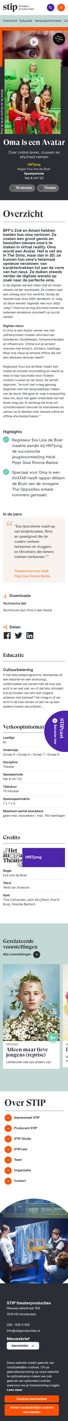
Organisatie (22, 1170)
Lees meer (14, 1390)
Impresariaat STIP (27, 1117)
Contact (20, 1181)
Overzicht (10, 21)
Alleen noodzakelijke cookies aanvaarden (32, 1410)
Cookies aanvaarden (32, 1399)
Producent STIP (25, 1128)
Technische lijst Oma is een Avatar (27, 610)
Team (18, 1160)
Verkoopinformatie (48, 21)
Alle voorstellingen (17, 954)
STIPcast (20, 1149)
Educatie (25, 21)
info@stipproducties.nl (23, 1331)
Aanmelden (20, 1345)
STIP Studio (22, 1138)
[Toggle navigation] (61, 7)
